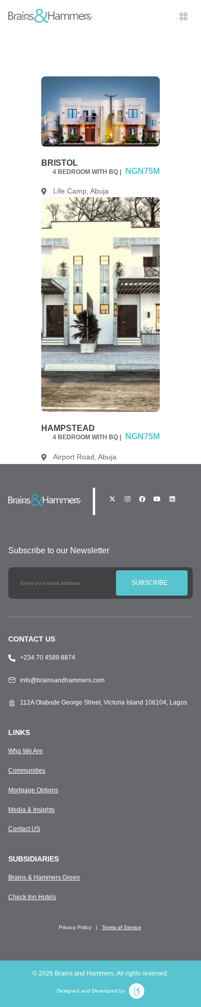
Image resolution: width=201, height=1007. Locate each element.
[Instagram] (127, 499)
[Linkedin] (172, 499)
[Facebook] (142, 499)
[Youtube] (157, 499)
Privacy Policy (75, 927)
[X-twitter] (112, 499)
